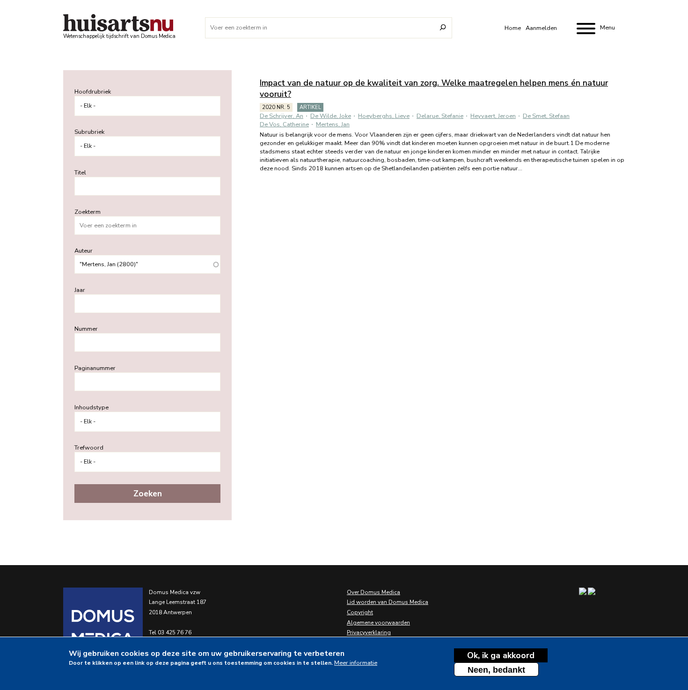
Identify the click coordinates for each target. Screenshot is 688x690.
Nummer (86, 329)
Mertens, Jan (333, 124)
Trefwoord (88, 447)
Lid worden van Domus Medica (387, 602)
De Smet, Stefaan (546, 116)
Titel (80, 172)
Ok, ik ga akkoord (500, 655)
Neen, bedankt (496, 670)
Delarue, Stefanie (440, 116)
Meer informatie (355, 663)
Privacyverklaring (369, 632)
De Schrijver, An (281, 116)
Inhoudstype (91, 407)
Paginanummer (95, 368)
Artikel (310, 107)
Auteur (83, 251)
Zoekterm (87, 212)
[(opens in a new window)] (91, 627)
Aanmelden (541, 28)
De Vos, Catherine (284, 124)
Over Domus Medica (373, 592)
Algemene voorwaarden (378, 622)
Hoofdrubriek (92, 91)
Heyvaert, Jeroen (493, 116)
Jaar (79, 290)
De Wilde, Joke (330, 116)
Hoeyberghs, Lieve (384, 116)
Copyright (360, 612)
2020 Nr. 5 (276, 107)
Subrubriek (89, 132)
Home (513, 28)
